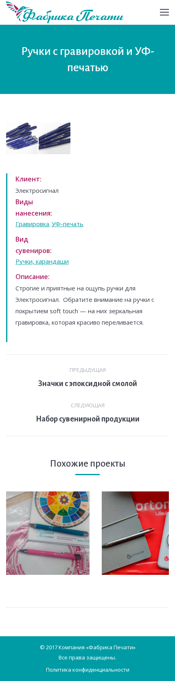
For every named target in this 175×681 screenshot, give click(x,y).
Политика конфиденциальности (87, 669)
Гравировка (32, 224)
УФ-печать (67, 224)
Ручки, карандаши (42, 261)
